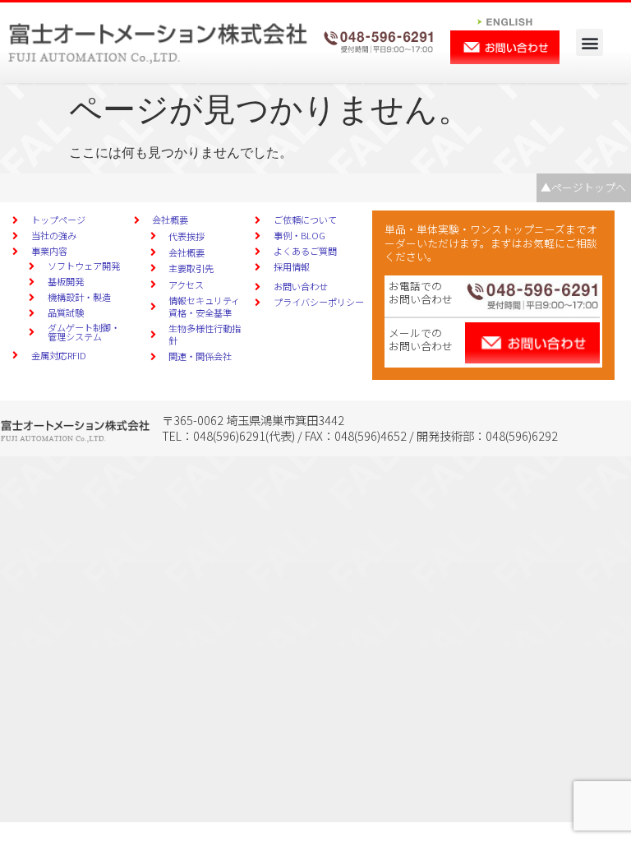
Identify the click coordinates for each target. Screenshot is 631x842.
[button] (589, 42)
